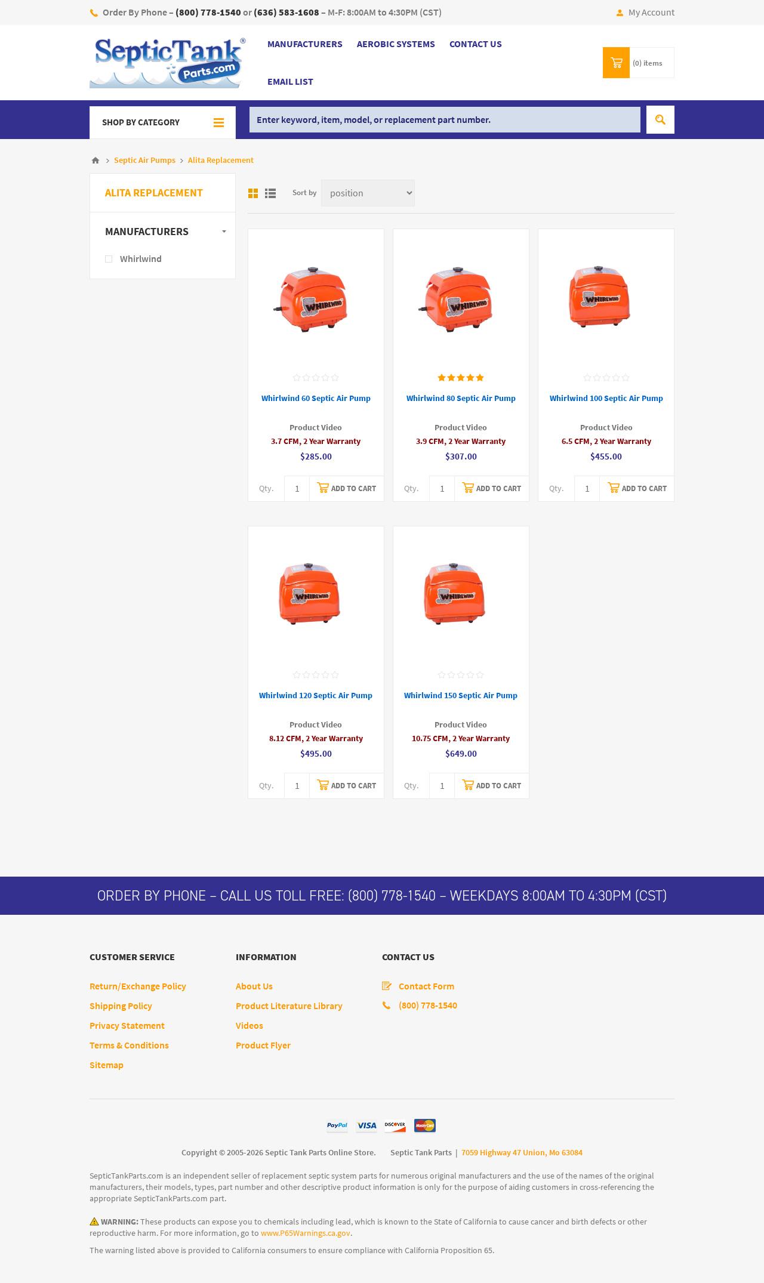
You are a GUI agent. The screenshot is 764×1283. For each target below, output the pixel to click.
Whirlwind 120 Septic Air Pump (315, 695)
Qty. (266, 488)
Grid (253, 193)
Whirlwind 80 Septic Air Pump (461, 398)
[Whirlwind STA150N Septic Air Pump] (461, 594)
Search (660, 120)
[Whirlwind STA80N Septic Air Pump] (461, 297)
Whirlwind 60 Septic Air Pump (316, 398)
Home (95, 160)
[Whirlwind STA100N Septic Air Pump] (606, 297)
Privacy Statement (127, 1025)
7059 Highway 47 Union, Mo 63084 (522, 1152)
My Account (651, 12)
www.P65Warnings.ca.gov (305, 1233)
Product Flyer (263, 1045)
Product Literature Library (289, 1006)
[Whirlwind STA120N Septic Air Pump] (316, 594)
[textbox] (444, 119)
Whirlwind (141, 258)
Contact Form (426, 986)
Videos (249, 1025)
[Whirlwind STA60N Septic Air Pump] (316, 297)
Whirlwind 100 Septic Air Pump (606, 398)
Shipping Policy (121, 1006)
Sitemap (107, 1065)
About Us (254, 986)
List (270, 193)
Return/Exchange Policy (138, 986)
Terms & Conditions (129, 1045)
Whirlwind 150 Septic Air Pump (460, 695)
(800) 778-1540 (392, 895)
